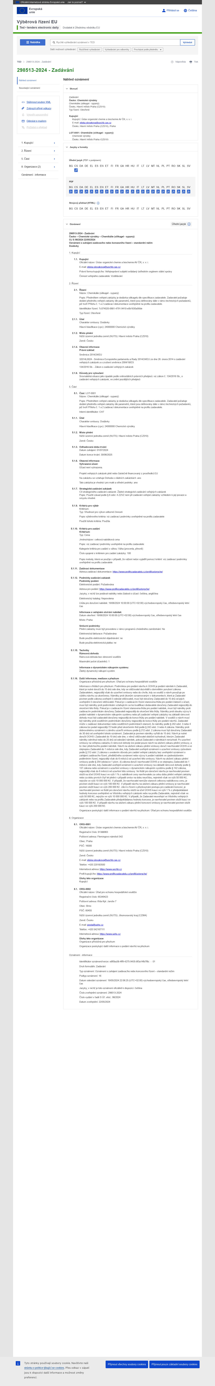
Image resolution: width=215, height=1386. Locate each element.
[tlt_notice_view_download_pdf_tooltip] (71, 191)
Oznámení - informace (33, 174)
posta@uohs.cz (95, 924)
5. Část (25, 159)
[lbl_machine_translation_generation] (98, 203)
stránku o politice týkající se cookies (44, 1367)
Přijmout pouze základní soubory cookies (174, 1364)
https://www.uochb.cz (111, 869)
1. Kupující (27, 142)
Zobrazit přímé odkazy (39, 108)
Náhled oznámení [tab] (28, 80)
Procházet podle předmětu (146, 49)
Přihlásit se (173, 10)
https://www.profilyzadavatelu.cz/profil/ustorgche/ (138, 571)
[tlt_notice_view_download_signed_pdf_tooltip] (76, 170)
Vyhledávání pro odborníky (117, 49)
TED (19, 61)
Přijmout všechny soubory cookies (127, 1364)
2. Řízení (26, 150)
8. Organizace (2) (31, 166)
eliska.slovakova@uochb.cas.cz (95, 122)
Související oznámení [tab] (29, 88)
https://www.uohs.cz (110, 934)
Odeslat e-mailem (36, 121)
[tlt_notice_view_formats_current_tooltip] (189, 224)
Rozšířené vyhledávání (89, 49)
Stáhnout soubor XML (39, 102)
